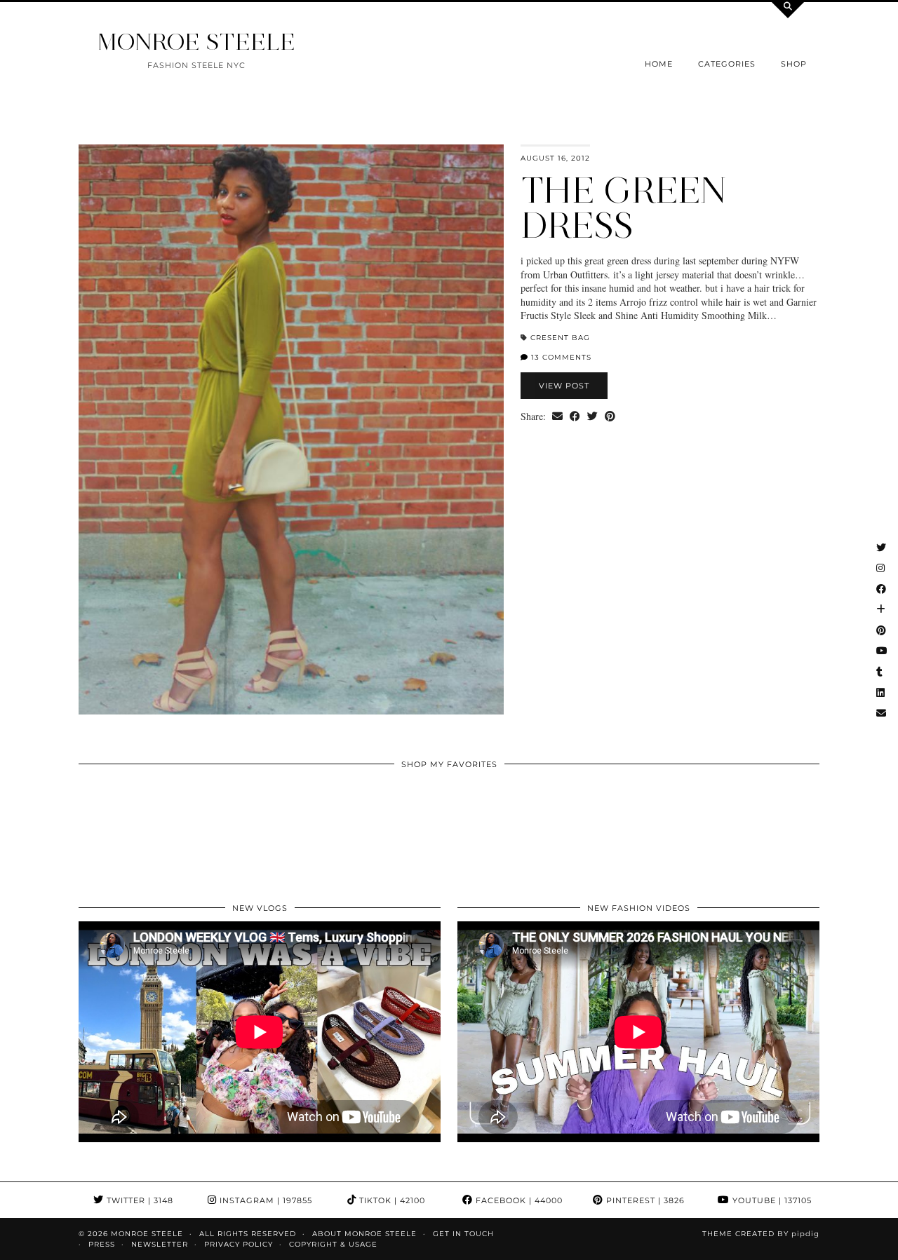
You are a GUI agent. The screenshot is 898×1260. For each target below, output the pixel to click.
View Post (564, 386)
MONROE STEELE (196, 41)
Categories (727, 64)
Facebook (518, 1200)
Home (659, 64)
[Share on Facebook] (575, 416)
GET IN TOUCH (463, 1233)
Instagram (264, 1200)
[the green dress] (291, 429)
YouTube (771, 1200)
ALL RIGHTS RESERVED (247, 1233)
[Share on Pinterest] (610, 416)
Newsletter (159, 1244)
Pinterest (644, 1200)
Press (101, 1244)
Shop (794, 64)
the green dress (623, 208)
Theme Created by (760, 1233)
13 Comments (559, 357)
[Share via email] (557, 416)
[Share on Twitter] (592, 416)
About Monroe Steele (364, 1233)
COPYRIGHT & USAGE (333, 1244)
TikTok (390, 1200)
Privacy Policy (238, 1244)
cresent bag (560, 337)
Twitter (138, 1200)
